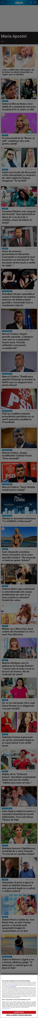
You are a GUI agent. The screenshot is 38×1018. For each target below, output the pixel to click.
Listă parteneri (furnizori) (6, 1008)
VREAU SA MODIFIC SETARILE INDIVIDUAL (19, 1015)
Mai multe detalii (13, 986)
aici (24, 993)
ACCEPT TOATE (19, 1012)
